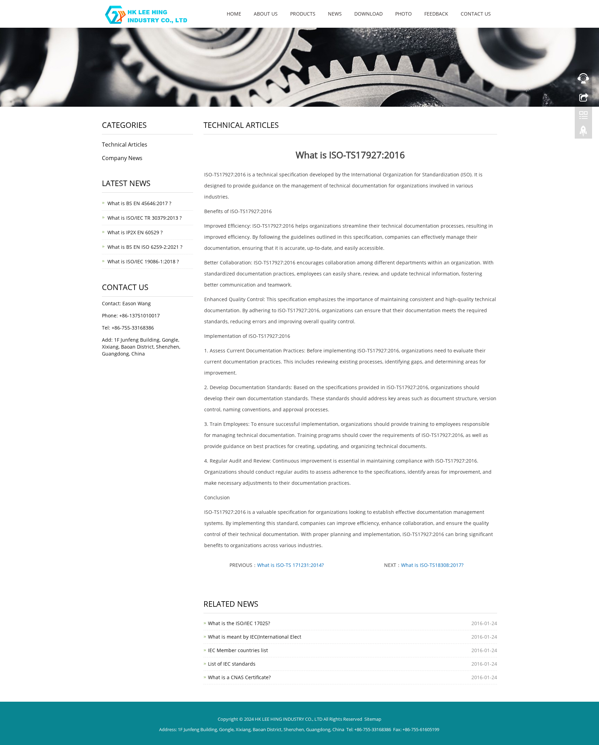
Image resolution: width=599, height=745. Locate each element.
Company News (122, 158)
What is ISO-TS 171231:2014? (290, 565)
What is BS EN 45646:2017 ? (139, 203)
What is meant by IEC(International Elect (254, 636)
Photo (403, 13)
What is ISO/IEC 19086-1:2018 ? (143, 261)
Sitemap (372, 719)
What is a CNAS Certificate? (239, 677)
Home (234, 13)
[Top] (583, 132)
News (335, 13)
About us (266, 13)
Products (302, 13)
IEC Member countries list (238, 650)
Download (368, 13)
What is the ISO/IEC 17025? (239, 623)
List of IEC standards (231, 663)
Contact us (476, 13)
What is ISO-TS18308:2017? (432, 565)
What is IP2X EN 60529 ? (135, 232)
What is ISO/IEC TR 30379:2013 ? (144, 217)
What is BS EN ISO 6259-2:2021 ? (144, 247)
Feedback (436, 13)
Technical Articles (124, 144)
